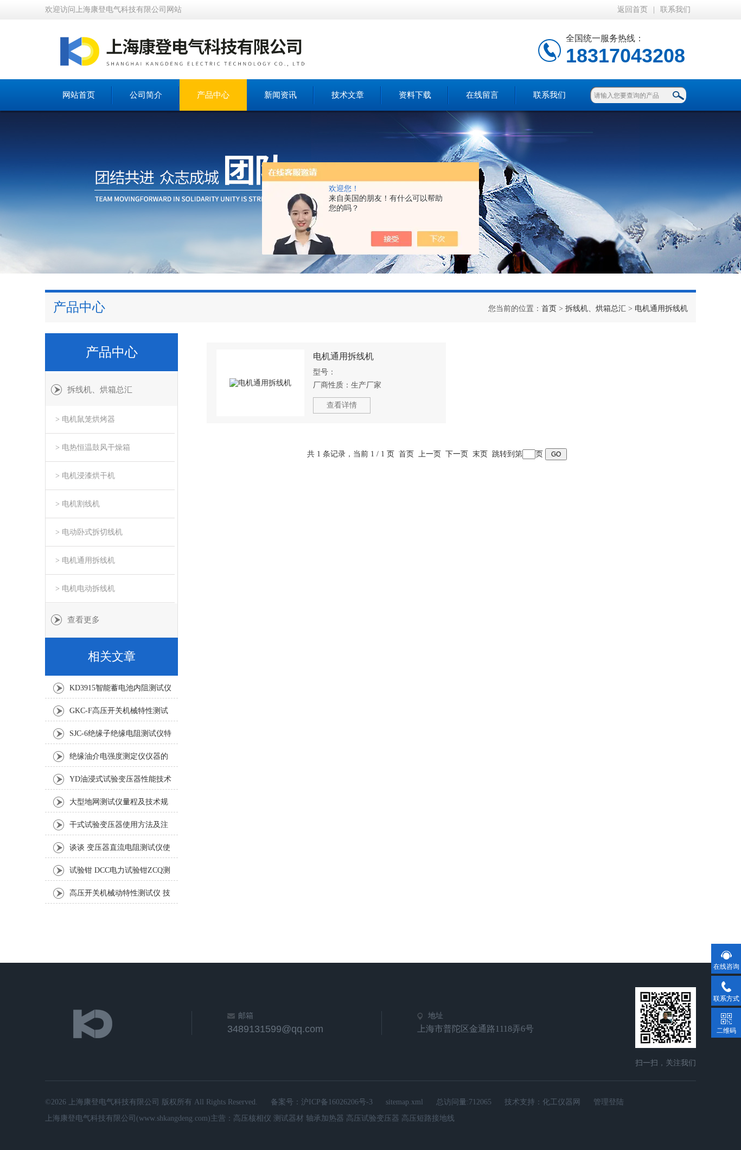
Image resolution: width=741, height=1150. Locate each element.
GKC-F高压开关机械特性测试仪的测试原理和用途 (118, 714)
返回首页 (632, 9)
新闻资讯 (280, 95)
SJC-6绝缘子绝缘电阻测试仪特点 (120, 736)
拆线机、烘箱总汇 (595, 308)
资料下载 (415, 95)
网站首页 (78, 95)
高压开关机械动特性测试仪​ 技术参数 (119, 896)
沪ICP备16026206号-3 (337, 1102)
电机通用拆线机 (661, 308)
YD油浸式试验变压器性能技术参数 (120, 782)
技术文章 (347, 95)
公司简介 (146, 95)
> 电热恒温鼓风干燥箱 (92, 447)
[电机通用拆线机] (260, 383)
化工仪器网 (561, 1102)
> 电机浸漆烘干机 (85, 476)
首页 (549, 308)
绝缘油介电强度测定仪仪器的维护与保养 (118, 759)
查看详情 (342, 405)
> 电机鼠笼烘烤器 (85, 419)
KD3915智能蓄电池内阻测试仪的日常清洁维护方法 (120, 691)
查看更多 (83, 619)
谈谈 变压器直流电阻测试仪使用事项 (119, 850)
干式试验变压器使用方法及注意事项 (118, 828)
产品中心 (213, 95)
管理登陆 (608, 1102)
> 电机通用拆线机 (85, 560)
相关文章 (112, 656)
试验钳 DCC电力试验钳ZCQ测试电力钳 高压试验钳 (119, 873)
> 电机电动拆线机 (85, 588)
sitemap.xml (404, 1102)
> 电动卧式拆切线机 (89, 532)
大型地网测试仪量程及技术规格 (118, 805)
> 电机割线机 (77, 504)
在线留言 (482, 95)
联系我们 (675, 9)
